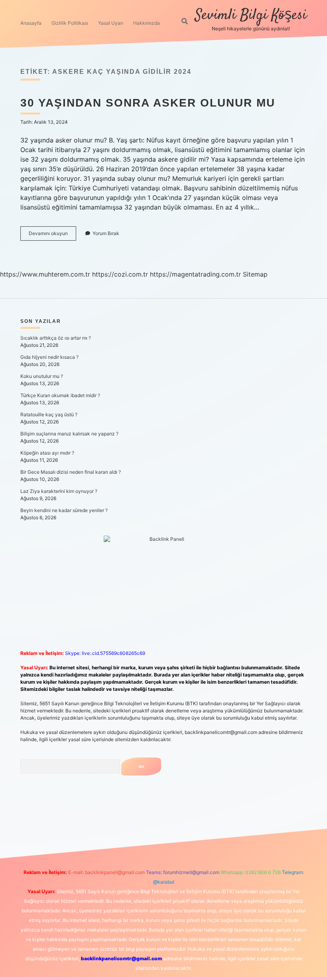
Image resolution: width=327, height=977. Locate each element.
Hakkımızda (146, 23)
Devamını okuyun (52, 235)
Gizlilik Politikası (69, 23)
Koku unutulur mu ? (41, 376)
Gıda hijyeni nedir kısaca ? (49, 357)
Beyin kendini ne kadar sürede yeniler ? (64, 510)
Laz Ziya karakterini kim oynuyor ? (58, 491)
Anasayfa (30, 23)
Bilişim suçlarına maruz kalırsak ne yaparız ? (69, 434)
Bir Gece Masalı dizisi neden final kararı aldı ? (70, 472)
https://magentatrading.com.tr (195, 274)
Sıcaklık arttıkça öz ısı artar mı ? (55, 338)
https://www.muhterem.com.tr (45, 274)
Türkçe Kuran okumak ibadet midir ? (60, 395)
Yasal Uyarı (110, 23)
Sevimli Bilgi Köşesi (251, 15)
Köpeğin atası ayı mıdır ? (47, 453)
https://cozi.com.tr (120, 274)
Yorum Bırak (106, 233)
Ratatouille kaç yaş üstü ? (48, 414)
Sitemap (255, 274)
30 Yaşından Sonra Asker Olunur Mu (147, 103)
